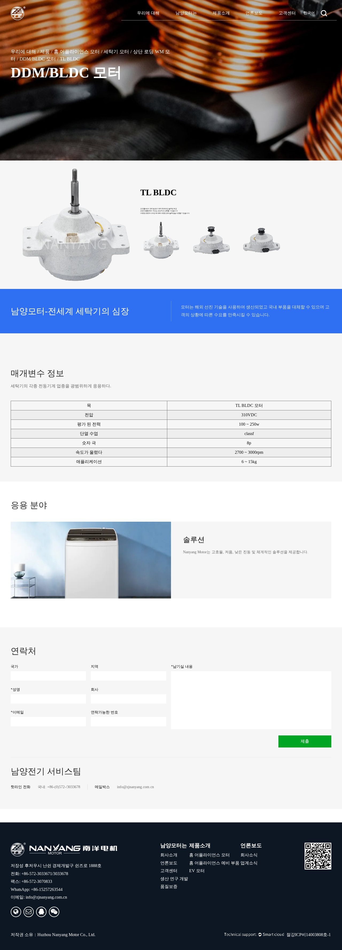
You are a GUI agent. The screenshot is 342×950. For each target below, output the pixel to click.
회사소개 (168, 855)
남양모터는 (186, 13)
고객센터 (287, 13)
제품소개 (221, 13)
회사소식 (249, 855)
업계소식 (249, 863)
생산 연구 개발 (174, 878)
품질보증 (168, 886)
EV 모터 (197, 870)
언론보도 (254, 13)
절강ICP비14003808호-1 (308, 934)
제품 (45, 51)
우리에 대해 (148, 13)
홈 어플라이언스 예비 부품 (214, 863)
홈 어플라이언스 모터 (77, 51)
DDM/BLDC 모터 (38, 59)
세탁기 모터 (116, 51)
